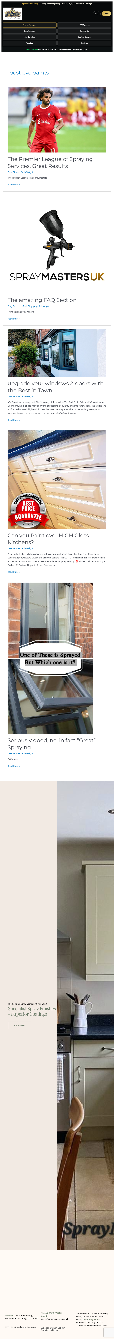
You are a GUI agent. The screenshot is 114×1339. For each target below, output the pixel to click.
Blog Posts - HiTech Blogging (22, 306)
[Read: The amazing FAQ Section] (57, 244)
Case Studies (14, 172)
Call (96, 14)
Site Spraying (29, 37)
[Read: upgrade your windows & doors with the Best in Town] (57, 353)
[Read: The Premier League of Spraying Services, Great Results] (57, 119)
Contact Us (19, 1025)
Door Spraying (29, 31)
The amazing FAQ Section (42, 300)
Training (29, 43)
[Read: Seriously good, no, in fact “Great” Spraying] (57, 658)
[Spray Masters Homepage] (12, 14)
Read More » (14, 184)
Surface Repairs (84, 37)
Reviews (84, 43)
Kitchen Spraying (29, 25)
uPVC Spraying (84, 25)
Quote (106, 14)
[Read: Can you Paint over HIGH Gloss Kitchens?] (57, 479)
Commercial (84, 31)
